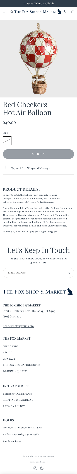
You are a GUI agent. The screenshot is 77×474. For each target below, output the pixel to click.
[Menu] (4, 12)
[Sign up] (69, 272)
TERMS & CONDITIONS (17, 393)
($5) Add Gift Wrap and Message (30, 168)
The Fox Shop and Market (42, 456)
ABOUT (7, 352)
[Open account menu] (65, 12)
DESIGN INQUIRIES (15, 371)
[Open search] (12, 12)
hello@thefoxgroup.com (18, 326)
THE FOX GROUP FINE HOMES (21, 365)
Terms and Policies (38, 461)
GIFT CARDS (10, 346)
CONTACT (9, 358)
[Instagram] (35, 468)
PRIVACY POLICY (14, 406)
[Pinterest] (42, 468)
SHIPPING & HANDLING (18, 400)
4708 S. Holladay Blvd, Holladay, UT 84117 (29, 311)
